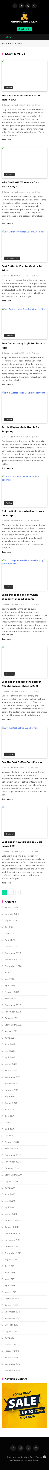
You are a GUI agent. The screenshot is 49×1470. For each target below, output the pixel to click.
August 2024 (11, 920)
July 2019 (9, 1266)
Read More (6, 139)
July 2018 (9, 1337)
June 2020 (10, 1194)
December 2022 (13, 1005)
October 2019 (11, 1246)
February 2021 (12, 1142)
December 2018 (12, 1311)
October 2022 (12, 1018)
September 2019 (13, 1253)
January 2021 (11, 1148)
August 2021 (11, 1103)
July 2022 (9, 1037)
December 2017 (12, 1364)
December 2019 (12, 1233)
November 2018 (12, 1318)
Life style (9, 335)
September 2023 (13, 966)
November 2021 (12, 1083)
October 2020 (12, 1168)
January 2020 (12, 1227)
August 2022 (11, 1031)
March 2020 (11, 1214)
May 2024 (10, 933)
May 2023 (10, 979)
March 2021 (10, 1135)
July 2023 (9, 972)
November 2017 (12, 1370)
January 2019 (11, 1305)
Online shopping (12, 258)
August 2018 (11, 1331)
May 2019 (9, 1279)
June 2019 (10, 1272)
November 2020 (13, 1161)
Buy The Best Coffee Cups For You (22, 762)
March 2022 (11, 1064)
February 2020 (12, 1220)
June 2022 (10, 1044)
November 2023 (13, 959)
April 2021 (10, 1129)
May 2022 (10, 1050)
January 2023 (11, 998)
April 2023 (10, 985)
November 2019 (12, 1240)
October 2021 (11, 1090)
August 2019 (11, 1259)
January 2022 (11, 1070)
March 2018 (10, 1344)
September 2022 (13, 1024)
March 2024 (11, 946)
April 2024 (10, 940)
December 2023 (13, 953)
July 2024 (10, 927)
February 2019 (12, 1298)
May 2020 (10, 1200)
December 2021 (12, 1077)
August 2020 (11, 1181)
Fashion (9, 87)
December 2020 (13, 1155)
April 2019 (10, 1285)
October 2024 (12, 914)
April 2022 (10, 1057)
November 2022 (13, 1011)
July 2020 (10, 1187)
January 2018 (11, 1357)
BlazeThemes (33, 1460)
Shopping (9, 174)
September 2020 (13, 1174)
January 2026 (12, 907)
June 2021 (10, 1116)
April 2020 (10, 1207)
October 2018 (11, 1324)
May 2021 (9, 1122)
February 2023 (12, 992)
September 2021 (13, 1096)
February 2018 (12, 1350)
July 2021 (9, 1109)
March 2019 (10, 1292)
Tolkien (6, 105)
